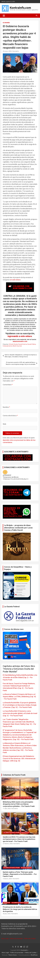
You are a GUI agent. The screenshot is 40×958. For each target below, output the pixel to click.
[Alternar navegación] (3, 15)
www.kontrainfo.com (20, 341)
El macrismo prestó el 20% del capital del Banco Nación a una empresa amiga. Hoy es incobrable (20, 363)
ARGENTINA (6, 902)
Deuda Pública (31, 344)
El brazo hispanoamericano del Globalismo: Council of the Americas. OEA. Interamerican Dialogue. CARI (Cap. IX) (19, 758)
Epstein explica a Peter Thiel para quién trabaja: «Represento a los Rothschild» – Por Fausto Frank (20, 874)
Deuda (16, 344)
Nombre (6, 407)
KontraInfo (16, 51)
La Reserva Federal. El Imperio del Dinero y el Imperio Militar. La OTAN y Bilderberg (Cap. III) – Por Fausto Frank (19, 696)
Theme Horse (12, 955)
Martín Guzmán (17, 346)
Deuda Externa (22, 344)
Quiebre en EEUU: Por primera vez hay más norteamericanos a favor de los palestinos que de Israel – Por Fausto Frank (19, 839)
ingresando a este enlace (20, 336)
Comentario (8, 385)
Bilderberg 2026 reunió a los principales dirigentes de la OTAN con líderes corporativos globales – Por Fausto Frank (19, 804)
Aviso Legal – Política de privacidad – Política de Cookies (19, 952)
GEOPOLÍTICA (25, 832)
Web (4, 424)
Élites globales (26, 797)
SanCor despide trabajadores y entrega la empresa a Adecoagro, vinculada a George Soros (21, 356)
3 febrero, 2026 (7, 878)
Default (11, 344)
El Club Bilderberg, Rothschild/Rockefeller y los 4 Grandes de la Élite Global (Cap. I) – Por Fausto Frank (20, 677)
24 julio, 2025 (6, 913)
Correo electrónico (10, 416)
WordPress (34, 955)
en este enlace (15, 280)
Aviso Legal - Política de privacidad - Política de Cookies (18, 938)
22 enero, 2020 (7, 51)
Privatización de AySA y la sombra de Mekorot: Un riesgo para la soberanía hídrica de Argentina (20, 909)
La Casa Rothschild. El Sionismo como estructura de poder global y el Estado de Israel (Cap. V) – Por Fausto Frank (20, 713)
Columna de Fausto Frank (11, 797)
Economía (6, 22)
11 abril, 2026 (7, 808)
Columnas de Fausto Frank (14, 775)
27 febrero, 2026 (8, 843)
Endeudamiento (7, 346)
